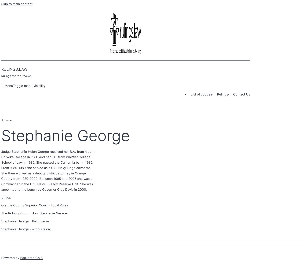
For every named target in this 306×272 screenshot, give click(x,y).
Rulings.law (14, 69)
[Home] (126, 54)
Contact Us (241, 94)
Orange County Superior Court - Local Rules (34, 205)
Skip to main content (17, 4)
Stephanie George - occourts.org (26, 229)
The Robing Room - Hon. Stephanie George (34, 213)
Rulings (222, 94)
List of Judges (201, 94)
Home (8, 120)
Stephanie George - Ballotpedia (25, 221)
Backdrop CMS (31, 258)
